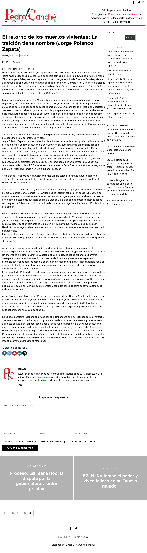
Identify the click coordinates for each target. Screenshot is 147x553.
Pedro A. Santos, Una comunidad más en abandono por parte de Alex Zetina (121, 134)
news (26, 55)
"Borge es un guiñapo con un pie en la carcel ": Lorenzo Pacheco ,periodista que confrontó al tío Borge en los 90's (120, 166)
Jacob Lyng (42, 377)
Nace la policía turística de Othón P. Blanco (120, 115)
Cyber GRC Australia (76, 544)
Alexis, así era (114, 204)
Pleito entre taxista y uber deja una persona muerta (121, 150)
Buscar (110, 32)
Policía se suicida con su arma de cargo (119, 72)
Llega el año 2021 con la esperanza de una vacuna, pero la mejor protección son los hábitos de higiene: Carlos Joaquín (120, 86)
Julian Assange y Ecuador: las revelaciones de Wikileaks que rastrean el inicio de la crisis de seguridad (120, 58)
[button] (30, 513)
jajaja (109, 146)
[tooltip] (133, 2)
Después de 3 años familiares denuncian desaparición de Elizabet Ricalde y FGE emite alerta (120, 103)
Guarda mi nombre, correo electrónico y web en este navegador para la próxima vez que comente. (50, 441)
